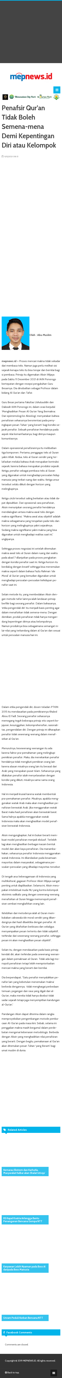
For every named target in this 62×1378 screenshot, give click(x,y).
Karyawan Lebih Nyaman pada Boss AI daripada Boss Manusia (24, 1268)
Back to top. (13, 1372)
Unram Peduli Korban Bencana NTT (23, 1317)
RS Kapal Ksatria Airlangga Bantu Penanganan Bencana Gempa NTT (22, 1220)
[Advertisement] (31, 32)
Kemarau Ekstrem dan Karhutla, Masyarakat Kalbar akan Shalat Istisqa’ (24, 1172)
